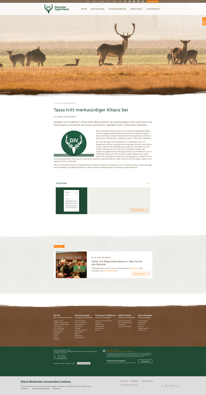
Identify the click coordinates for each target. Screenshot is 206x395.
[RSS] (143, 1)
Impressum (68, 363)
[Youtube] (138, 1)
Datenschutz (57, 363)
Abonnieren (145, 361)
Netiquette (56, 339)
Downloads (101, 1)
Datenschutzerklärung (110, 357)
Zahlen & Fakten (136, 9)
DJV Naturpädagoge (143, 321)
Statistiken (135, 381)
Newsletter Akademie (143, 328)
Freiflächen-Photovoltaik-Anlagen (103, 321)
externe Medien (147, 381)
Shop (120, 1)
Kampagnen (98, 323)
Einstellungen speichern (129, 384)
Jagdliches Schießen (79, 337)
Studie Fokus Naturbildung (124, 326)
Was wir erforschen (100, 328)
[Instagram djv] (125, 1)
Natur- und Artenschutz (81, 323)
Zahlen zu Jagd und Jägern (124, 321)
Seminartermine (142, 330)
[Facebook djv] (129, 1)
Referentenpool (141, 323)
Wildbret (77, 334)
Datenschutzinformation (41, 388)
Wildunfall (97, 330)
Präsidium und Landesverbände (61, 324)
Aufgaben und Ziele (58, 321)
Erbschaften (57, 334)
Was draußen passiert (80, 321)
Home (55, 103)
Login (73, 363)
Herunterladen (138, 210)
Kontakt (114, 1)
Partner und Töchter (59, 330)
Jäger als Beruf (78, 326)
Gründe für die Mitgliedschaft (61, 323)
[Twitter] (134, 1)
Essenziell (124, 381)
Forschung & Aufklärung (117, 9)
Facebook (133, 268)
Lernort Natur (141, 324)
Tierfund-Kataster (99, 324)
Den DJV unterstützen (152, 1)
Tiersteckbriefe (122, 324)
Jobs (108, 1)
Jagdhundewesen (79, 332)
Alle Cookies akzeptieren (169, 385)
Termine (94, 1)
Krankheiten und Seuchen (81, 330)
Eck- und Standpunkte (59, 328)
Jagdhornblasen (78, 336)
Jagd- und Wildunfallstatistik (125, 323)
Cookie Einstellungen (84, 363)
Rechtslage (77, 328)
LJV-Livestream (109, 270)
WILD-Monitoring (99, 326)
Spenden (56, 336)
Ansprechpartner (58, 326)
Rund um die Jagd (97, 9)
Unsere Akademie (153, 9)
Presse (87, 1)
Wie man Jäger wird (80, 324)
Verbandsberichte (58, 332)
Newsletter (56, 337)
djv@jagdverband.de (62, 358)
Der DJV (84, 9)
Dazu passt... (59, 246)
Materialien (141, 326)
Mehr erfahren (139, 273)
